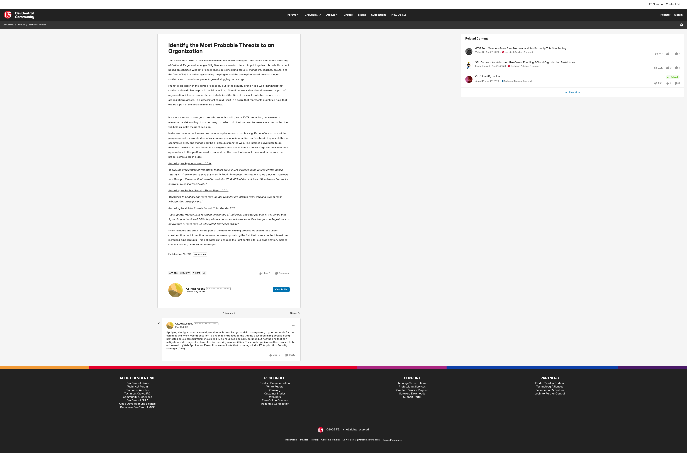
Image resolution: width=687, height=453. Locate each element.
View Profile (281, 289)
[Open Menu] (681, 24)
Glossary (274, 390)
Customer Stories (275, 393)
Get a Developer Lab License (137, 404)
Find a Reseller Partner (549, 383)
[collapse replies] (159, 323)
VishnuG (479, 52)
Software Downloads (412, 393)
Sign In (678, 14)
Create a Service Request (412, 390)
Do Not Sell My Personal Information (361, 440)
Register (665, 14)
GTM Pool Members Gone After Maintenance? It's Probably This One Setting (520, 48)
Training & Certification (274, 404)
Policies (304, 440)
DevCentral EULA (137, 400)
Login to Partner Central (550, 393)
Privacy (314, 440)
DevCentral (8, 24)
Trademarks (291, 440)
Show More (574, 104)
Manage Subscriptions (412, 383)
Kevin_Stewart (482, 70)
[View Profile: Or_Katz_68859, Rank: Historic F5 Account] (175, 290)
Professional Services (412, 386)
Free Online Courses (275, 400)
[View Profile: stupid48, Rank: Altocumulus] (468, 87)
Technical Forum (137, 386)
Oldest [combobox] (295, 313)
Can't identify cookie (487, 84)
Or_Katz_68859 (195, 288)
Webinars (275, 397)
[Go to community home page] (19, 15)
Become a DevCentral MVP (137, 407)
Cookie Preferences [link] (392, 440)
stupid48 (479, 89)
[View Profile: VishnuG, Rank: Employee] (468, 51)
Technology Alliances (549, 386)
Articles (21, 24)
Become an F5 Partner (549, 390)
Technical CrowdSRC (137, 393)
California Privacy (330, 440)
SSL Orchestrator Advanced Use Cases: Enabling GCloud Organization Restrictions (525, 66)
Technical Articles (37, 24)
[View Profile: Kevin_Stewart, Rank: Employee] (468, 69)
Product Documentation (275, 383)
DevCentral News (137, 383)
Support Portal (412, 397)
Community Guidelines (137, 397)
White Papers (274, 386)
